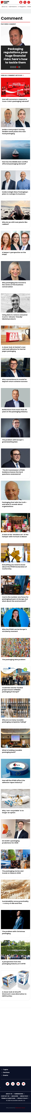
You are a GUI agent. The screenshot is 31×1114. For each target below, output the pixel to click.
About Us (4, 6)
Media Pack (24, 1096)
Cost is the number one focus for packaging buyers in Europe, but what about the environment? (15, 599)
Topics (5, 1070)
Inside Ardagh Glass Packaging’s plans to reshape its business (15, 193)
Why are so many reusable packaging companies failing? (14, 721)
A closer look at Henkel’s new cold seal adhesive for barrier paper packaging (14, 349)
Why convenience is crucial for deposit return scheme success (14, 380)
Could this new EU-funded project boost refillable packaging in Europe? (12, 690)
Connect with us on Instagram (23, 1084)
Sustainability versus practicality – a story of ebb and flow (15, 902)
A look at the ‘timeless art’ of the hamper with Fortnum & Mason (15, 536)
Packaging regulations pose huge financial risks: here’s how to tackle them (16, 55)
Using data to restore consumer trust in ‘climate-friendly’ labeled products (15, 317)
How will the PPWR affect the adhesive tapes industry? (13, 781)
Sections (6, 1072)
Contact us (5, 1096)
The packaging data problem (13, 660)
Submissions (13, 6)
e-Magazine (22, 6)
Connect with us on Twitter (7, 1084)
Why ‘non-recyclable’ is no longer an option (13, 812)
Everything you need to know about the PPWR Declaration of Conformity (14, 567)
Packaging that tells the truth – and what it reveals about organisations (14, 504)
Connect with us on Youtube (18, 1084)
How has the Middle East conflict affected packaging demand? (15, 163)
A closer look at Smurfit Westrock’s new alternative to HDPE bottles (14, 994)
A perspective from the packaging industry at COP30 (13, 963)
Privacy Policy (22, 1098)
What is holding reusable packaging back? (12, 751)
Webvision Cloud (20, 1107)
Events (5, 1075)
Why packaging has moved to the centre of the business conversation (14, 285)
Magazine (14, 1096)
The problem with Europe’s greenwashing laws (13, 441)
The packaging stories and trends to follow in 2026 (12, 872)
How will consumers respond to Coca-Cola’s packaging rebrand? (15, 100)
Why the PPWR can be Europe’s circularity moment (14, 630)
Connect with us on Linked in (13, 1084)
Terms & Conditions (8, 1098)
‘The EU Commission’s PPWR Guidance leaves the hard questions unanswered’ (13, 472)
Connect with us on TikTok (15, 1087)
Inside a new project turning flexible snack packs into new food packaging (14, 132)
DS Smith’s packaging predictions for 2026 (10, 842)
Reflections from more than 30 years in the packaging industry (14, 411)
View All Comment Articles (11, 75)
